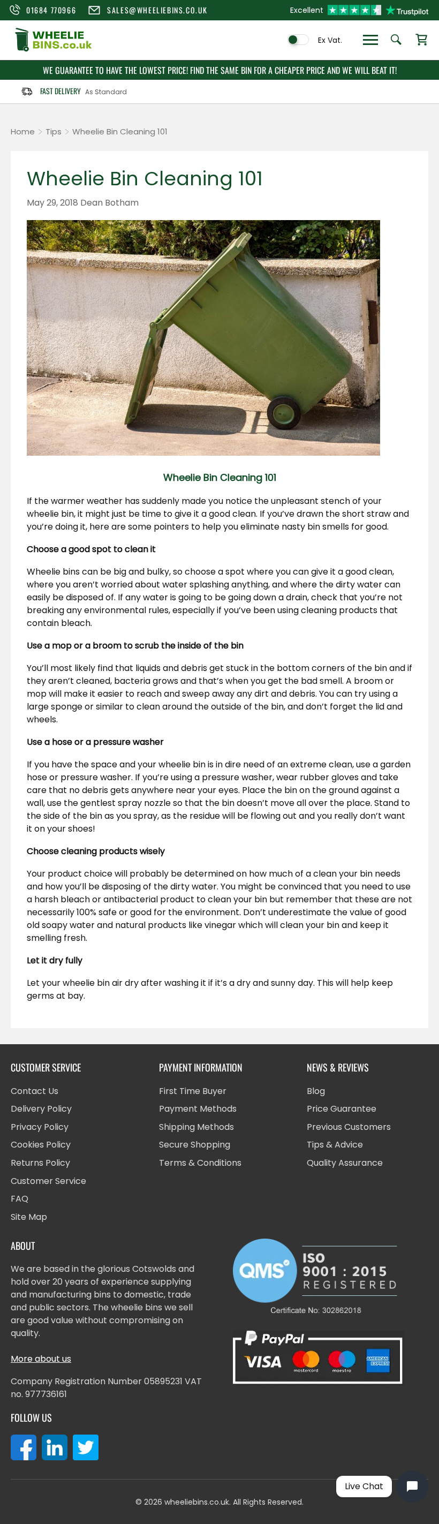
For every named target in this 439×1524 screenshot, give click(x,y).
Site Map (29, 1217)
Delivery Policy (41, 1109)
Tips (54, 131)
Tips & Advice (335, 1144)
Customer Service (48, 1181)
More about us (41, 1359)
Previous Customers (349, 1127)
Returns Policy (40, 1163)
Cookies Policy (41, 1144)
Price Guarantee (341, 1109)
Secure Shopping (194, 1144)
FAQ (19, 1199)
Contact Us (34, 1091)
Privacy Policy (40, 1127)
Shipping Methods (196, 1127)
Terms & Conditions (200, 1163)
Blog (316, 1091)
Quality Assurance (345, 1163)
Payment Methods (198, 1109)
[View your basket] (421, 40)
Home (23, 131)
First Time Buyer (192, 1091)
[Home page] (53, 50)
